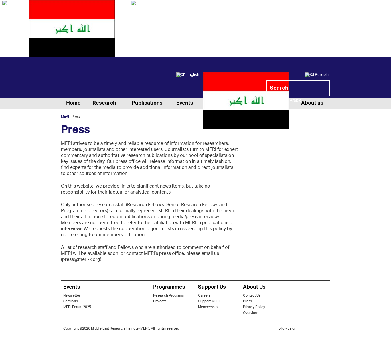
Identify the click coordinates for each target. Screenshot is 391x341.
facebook (315, 330)
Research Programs (168, 295)
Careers (204, 295)
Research (104, 103)
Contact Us (251, 295)
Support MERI (209, 301)
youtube (326, 329)
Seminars (70, 301)
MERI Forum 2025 (77, 307)
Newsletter (71, 295)
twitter (303, 330)
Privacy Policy (254, 307)
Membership (208, 307)
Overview (250, 313)
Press (247, 301)
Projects (159, 301)
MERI (84, 78)
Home (73, 103)
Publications (147, 103)
